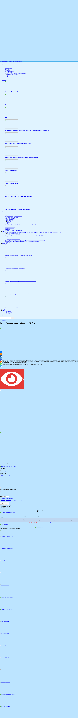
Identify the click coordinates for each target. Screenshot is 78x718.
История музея (8, 65)
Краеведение (7, 242)
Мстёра (8, 222)
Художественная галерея (10, 219)
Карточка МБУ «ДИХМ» (12, 74)
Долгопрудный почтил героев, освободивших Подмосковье (20, 281)
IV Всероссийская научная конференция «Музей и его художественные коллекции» (22, 241)
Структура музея (8, 72)
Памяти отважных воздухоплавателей (15, 104)
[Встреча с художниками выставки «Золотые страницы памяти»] (11, 155)
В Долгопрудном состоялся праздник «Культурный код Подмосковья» (23, 117)
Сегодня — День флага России (13, 91)
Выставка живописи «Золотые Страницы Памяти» (18, 196)
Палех (8, 223)
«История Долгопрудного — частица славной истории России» (21, 294)
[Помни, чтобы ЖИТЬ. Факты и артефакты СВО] (11, 141)
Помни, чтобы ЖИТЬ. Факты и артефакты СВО (18, 143)
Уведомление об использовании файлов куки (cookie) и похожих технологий (17, 500)
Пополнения (7, 229)
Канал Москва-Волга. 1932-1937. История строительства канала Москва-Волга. (21, 224)
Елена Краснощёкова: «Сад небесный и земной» (18, 209)
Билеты (4, 211)
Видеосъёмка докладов (12, 237)
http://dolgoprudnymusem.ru (52, 522)
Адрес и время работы (9, 66)
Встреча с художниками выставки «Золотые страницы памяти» (22, 157)
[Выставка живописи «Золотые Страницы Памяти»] (11, 194)
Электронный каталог (9, 228)
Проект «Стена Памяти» (10, 218)
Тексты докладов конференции (13, 234)
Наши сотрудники (8, 68)
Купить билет (8, 213)
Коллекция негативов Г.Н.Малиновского (13, 230)
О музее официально (9, 71)
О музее (4, 64)
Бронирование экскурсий (10, 212)
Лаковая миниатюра (9, 220)
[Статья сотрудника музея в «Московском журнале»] (11, 252)
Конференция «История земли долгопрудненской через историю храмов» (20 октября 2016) (24, 235)
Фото (3, 309)
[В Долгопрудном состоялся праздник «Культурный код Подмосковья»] (11, 115)
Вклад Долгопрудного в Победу (11, 217)
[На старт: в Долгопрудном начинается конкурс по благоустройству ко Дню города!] (11, 128)
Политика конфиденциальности (7, 499)
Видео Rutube (8, 311)
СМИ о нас (4, 243)
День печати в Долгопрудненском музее (15, 307)
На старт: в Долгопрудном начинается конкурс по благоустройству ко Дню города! (27, 130)
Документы (7, 70)
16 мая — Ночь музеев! (11, 170)
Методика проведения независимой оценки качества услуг (19, 76)
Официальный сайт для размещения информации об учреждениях (21, 75)
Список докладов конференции (13, 233)
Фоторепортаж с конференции (13, 239)
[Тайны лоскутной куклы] (11, 181)
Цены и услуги (8, 69)
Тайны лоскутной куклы (11, 183)
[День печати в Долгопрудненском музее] (11, 304)
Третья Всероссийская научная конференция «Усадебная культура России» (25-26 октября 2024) (25, 240)
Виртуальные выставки (10, 227)
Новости (4, 80)
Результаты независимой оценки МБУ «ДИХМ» (17, 77)
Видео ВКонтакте (8, 312)
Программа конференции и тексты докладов (16, 236)
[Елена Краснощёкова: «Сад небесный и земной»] (11, 207)
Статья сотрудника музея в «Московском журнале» (18, 255)
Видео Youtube (8, 313)
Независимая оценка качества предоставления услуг (16, 73)
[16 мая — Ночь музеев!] (11, 168)
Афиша (3, 145)
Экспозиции (5, 215)
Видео (3, 310)
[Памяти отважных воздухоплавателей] (11, 102)
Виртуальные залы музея (10, 225)
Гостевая (4, 315)
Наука (3, 231)
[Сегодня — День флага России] (11, 89)
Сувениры (4, 314)
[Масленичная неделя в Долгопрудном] (11, 265)
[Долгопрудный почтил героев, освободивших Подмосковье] (11, 278)
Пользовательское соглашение (7, 498)
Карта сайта (7, 78)
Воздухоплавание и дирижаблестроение (13, 216)
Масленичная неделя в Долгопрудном (15, 268)
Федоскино (9, 221)
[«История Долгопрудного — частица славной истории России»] (11, 291)
